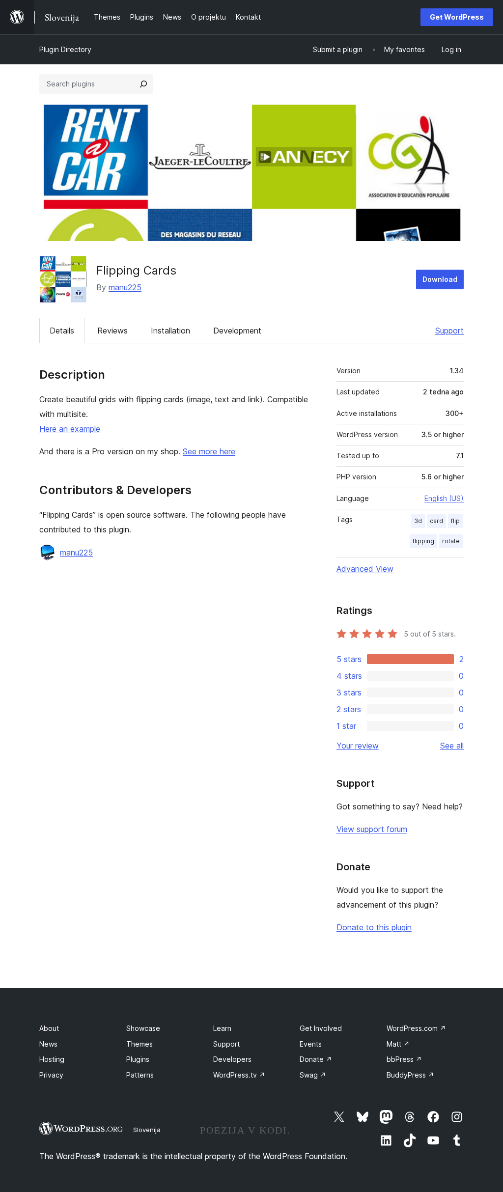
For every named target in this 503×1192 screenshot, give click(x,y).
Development (237, 330)
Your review (357, 745)
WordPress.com (416, 1028)
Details (62, 330)
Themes (139, 1044)
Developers (232, 1059)
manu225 (125, 287)
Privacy (51, 1075)
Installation (170, 330)
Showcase (143, 1028)
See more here (209, 451)
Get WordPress (457, 17)
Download (439, 279)
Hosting (51, 1059)
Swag (313, 1075)
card (436, 521)
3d (418, 521)
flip (455, 521)
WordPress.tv (239, 1075)
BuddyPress (410, 1075)
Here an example (69, 429)
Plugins (137, 1059)
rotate (451, 541)
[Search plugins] (143, 84)
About (49, 1028)
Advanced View (364, 569)
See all (452, 745)
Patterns (140, 1075)
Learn (222, 1028)
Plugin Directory (65, 49)
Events (311, 1044)
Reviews (112, 330)
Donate (316, 1059)
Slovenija (147, 1130)
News (48, 1044)
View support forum (371, 829)
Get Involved (321, 1028)
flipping (423, 541)
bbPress (404, 1059)
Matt (398, 1044)
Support (449, 330)
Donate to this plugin (374, 927)
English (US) (444, 498)
